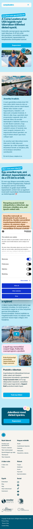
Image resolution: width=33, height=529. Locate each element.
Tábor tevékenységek (7, 450)
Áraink (19, 443)
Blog (3, 484)
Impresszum (5, 491)
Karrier (19, 469)
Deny (16, 296)
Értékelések (5, 481)
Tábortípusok (5, 454)
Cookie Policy (5, 525)
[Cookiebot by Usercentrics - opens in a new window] (24, 231)
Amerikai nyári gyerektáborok (5, 444)
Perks (3, 467)
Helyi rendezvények (7, 488)
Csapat (19, 464)
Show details (24, 280)
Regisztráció (16, 45)
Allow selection (16, 291)
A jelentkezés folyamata (23, 446)
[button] (28, 4)
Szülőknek (20, 467)
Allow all (16, 285)
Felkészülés (20, 450)
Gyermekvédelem (21, 474)
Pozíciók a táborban (7, 447)
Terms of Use (5, 523)
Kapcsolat (19, 471)
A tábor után (5, 464)
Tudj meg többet (16, 395)
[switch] (29, 264)
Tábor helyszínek (6, 457)
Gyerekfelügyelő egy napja (8, 452)
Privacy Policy (5, 521)
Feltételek (19, 448)
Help (3, 486)
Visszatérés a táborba (22, 453)
